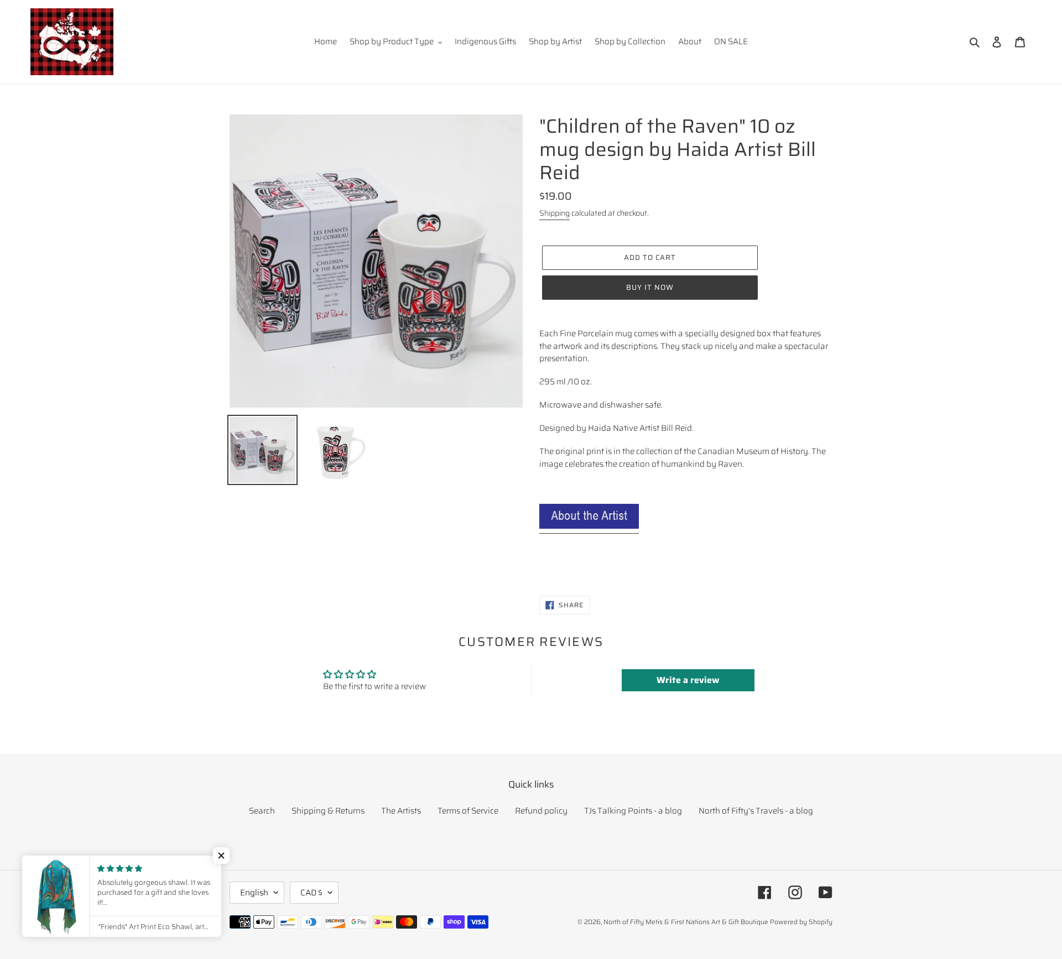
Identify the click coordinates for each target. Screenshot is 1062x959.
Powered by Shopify (801, 921)
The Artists (401, 810)
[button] (221, 855)
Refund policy (541, 810)
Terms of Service (468, 810)
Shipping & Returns (328, 810)
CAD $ (311, 892)
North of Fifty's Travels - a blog (756, 810)
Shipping (554, 213)
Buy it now (650, 287)
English (254, 892)
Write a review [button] (688, 680)
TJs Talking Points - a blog (633, 810)
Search (262, 810)
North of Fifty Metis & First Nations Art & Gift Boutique (685, 921)
